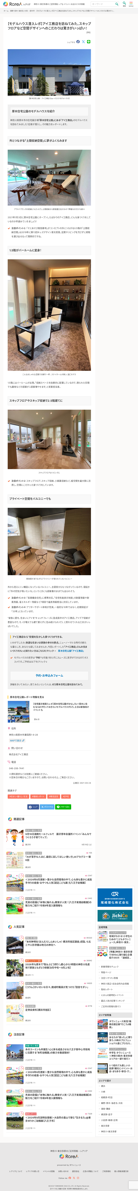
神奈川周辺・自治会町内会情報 (115, 983)
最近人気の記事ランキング (113, 1000)
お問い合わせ (63, 1171)
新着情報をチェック (109, 966)
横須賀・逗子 (106, 1114)
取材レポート (39, 796)
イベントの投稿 (49, 1171)
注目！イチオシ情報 (109, 978)
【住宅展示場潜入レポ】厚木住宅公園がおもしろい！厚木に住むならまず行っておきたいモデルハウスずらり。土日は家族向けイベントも (61, 707)
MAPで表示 (15, 740)
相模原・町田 (106, 1097)
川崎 (103, 1091)
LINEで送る (65, 807)
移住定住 (54, 796)
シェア (35, 807)
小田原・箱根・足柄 (109, 1120)
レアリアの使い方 (32, 1171)
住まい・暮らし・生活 (19, 796)
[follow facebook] (70, 1178)
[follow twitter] (74, 1178)
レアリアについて (16, 1171)
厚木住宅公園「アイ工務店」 (71, 651)
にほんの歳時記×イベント (112, 995)
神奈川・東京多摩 (109, 1131)
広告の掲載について (91, 1171)
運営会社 (75, 1171)
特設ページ (106, 972)
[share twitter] (83, 42)
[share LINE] (88, 42)
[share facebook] (78, 42)
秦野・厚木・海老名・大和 (112, 1103)
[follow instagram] (78, 1178)
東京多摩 (105, 1126)
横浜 (103, 1086)
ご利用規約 (106, 1171)
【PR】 (66, 796)
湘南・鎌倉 (105, 1108)
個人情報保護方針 (121, 1171)
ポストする (48, 807)
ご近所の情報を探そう (111, 1006)
